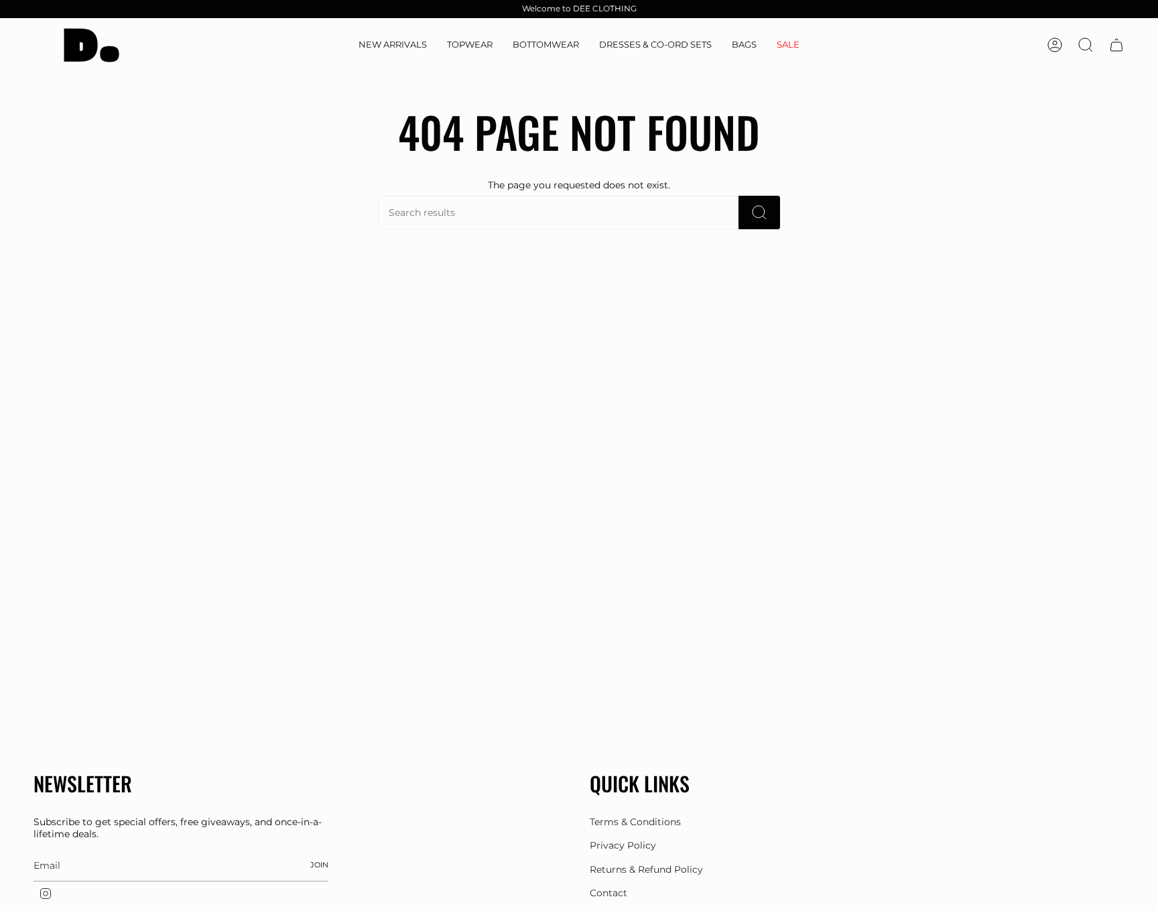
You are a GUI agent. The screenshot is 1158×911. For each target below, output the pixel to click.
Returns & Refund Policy (646, 869)
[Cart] (1116, 45)
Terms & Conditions (635, 822)
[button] (470, 45)
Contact (608, 893)
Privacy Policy (623, 845)
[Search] (759, 212)
